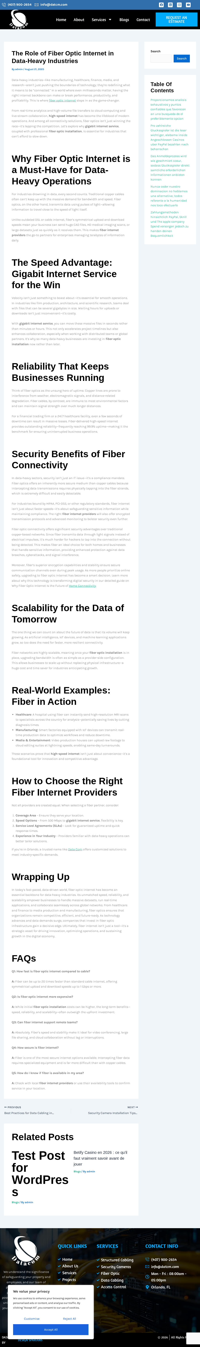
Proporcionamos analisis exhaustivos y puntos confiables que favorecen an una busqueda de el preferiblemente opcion (168, 109)
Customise (31, 1318)
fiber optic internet (62, 100)
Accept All (51, 1329)
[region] (51, 1312)
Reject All (69, 1318)
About (79, 19)
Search (156, 51)
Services (99, 19)
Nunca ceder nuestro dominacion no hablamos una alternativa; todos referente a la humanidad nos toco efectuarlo (169, 196)
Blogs (124, 19)
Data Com (75, 849)
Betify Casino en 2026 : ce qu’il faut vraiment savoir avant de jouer (100, 1158)
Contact (143, 19)
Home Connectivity (82, 586)
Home (61, 19)
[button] (176, 19)
